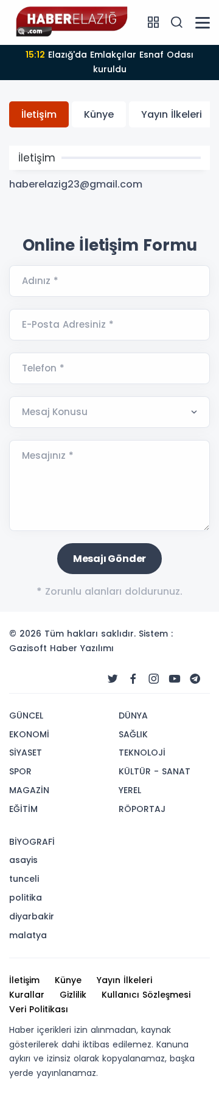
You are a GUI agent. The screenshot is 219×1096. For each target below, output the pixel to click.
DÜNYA (133, 715)
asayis (23, 860)
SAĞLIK (133, 734)
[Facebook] (133, 679)
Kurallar (26, 995)
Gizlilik (73, 995)
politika (25, 897)
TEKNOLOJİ (142, 752)
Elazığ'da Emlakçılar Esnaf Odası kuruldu (109, 62)
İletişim (39, 114)
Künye (99, 114)
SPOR (20, 771)
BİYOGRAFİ (32, 842)
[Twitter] (112, 679)
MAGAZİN (29, 790)
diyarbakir (31, 916)
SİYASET (25, 752)
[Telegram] (195, 679)
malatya (28, 935)
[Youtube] (175, 679)
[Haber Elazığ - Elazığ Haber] (70, 22)
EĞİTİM (23, 809)
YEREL (130, 790)
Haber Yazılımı (82, 648)
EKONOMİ (29, 734)
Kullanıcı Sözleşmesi (146, 995)
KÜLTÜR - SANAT (154, 771)
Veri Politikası (38, 1009)
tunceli (24, 879)
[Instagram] (154, 679)
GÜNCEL (26, 715)
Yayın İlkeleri (171, 114)
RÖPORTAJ (142, 809)
